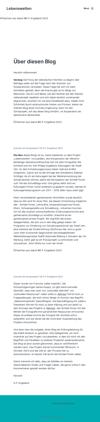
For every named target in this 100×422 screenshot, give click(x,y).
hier (81, 190)
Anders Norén (55, 417)
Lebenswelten (19, 8)
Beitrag (62, 294)
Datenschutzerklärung (63, 403)
